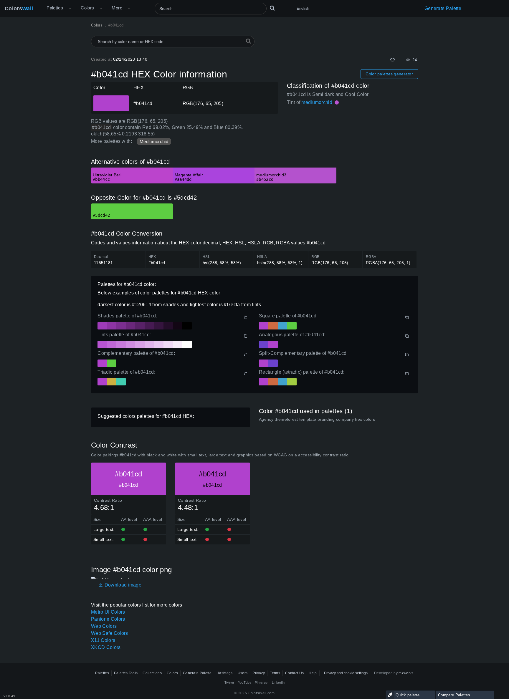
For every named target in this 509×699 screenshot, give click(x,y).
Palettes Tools (126, 673)
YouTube (244, 682)
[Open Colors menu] (100, 8)
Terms (275, 673)
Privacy (258, 673)
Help (313, 673)
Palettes (55, 7)
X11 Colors (103, 640)
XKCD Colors (106, 647)
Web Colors (104, 626)
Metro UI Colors (108, 611)
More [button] (117, 7)
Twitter (229, 682)
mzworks (406, 673)
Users (243, 673)
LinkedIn (278, 682)
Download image (122, 584)
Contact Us (294, 673)
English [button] (303, 8)
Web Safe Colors (109, 633)
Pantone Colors (108, 619)
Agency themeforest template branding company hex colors (317, 419)
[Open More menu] (69, 8)
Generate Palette (442, 8)
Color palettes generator (389, 74)
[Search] (272, 8)
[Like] (392, 60)
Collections (152, 673)
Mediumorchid (154, 141)
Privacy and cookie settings (346, 673)
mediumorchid (316, 102)
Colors (19, 8)
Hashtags (225, 673)
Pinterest (261, 682)
